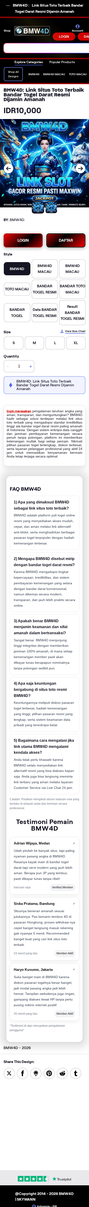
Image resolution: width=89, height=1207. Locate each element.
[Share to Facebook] (22, 1073)
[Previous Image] (8, 168)
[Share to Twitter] (9, 1073)
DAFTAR (66, 240)
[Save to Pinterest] (49, 1073)
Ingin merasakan (19, 411)
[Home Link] (32, 32)
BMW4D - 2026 (17, 1048)
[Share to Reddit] (62, 1073)
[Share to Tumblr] (75, 1073)
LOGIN (64, 36)
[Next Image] (80, 168)
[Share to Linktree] (36, 1073)
